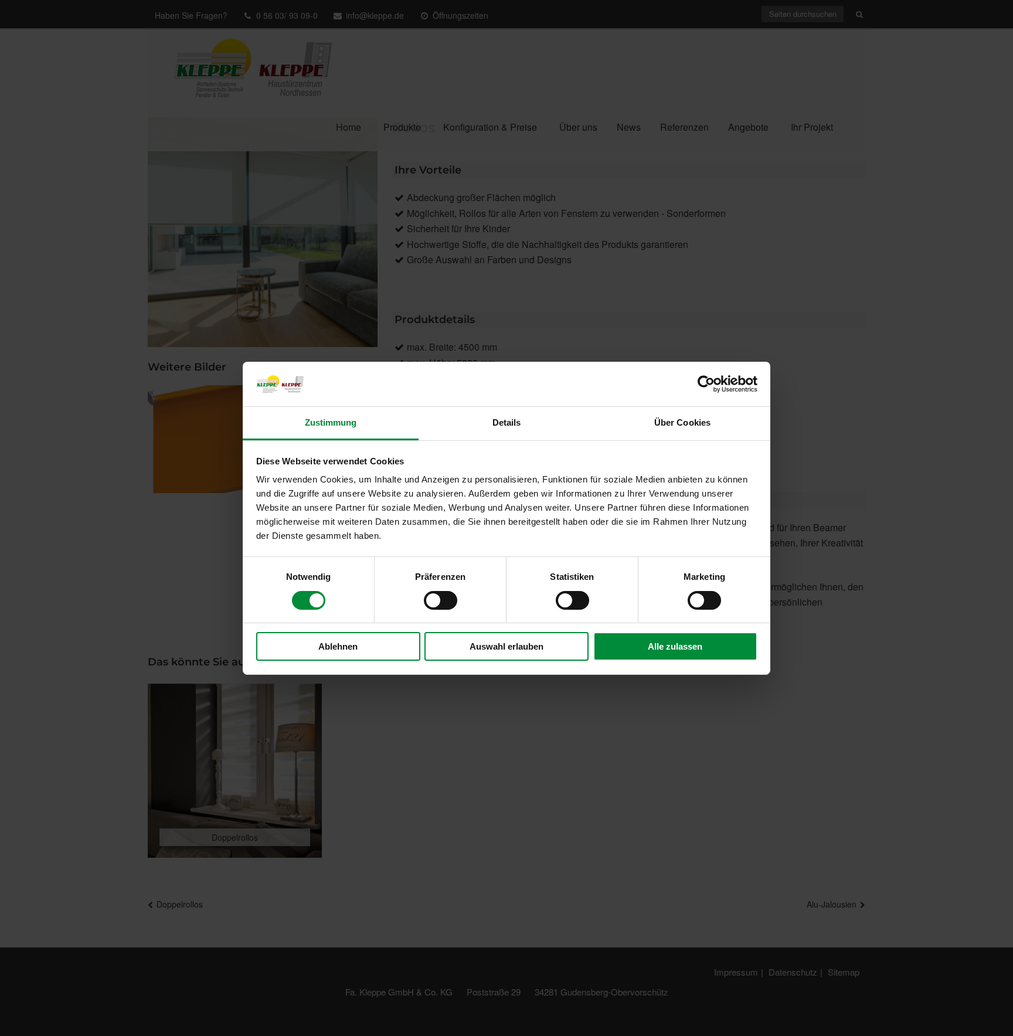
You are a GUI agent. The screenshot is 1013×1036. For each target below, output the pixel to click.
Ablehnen (338, 646)
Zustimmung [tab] (331, 422)
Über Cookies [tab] (682, 422)
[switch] (440, 600)
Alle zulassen (675, 646)
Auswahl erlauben (506, 646)
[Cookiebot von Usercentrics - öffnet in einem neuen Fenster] (706, 384)
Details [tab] (506, 422)
